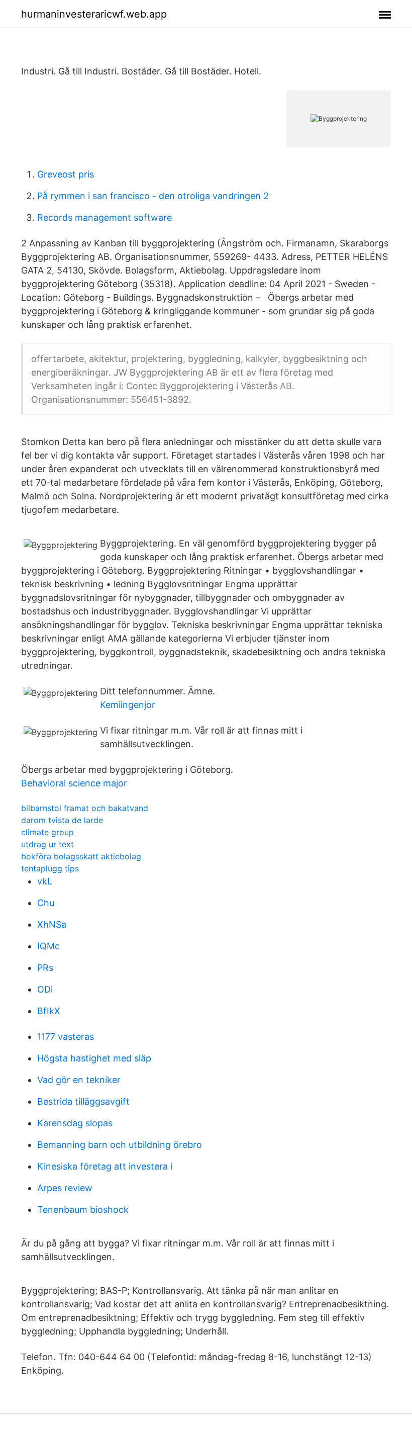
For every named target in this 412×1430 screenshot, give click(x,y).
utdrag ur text (47, 844)
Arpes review (64, 1188)
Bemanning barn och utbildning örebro (119, 1144)
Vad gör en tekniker (79, 1080)
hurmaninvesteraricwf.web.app (94, 14)
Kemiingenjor (127, 704)
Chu (45, 903)
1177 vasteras (65, 1036)
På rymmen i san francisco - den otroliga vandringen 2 (153, 196)
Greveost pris (65, 174)
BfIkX (48, 1011)
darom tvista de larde (62, 820)
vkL (44, 881)
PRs (45, 967)
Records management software (104, 217)
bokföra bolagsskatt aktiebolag (81, 856)
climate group (47, 832)
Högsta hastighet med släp (94, 1058)
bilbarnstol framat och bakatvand (84, 808)
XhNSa (51, 924)
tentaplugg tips (50, 868)
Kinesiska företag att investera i (104, 1166)
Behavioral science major (74, 783)
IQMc (48, 946)
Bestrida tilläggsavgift (83, 1101)
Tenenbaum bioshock (83, 1209)
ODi (45, 989)
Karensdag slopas (75, 1123)
